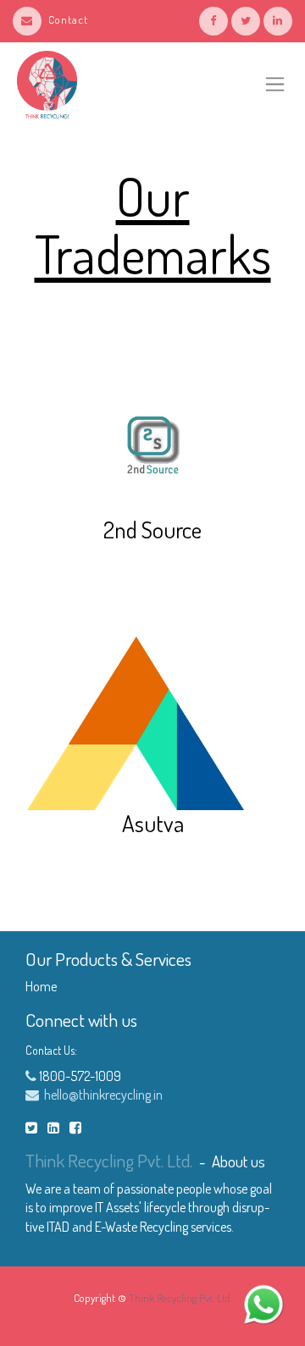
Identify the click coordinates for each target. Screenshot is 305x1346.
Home (41, 986)
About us (238, 1161)
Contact (68, 19)
